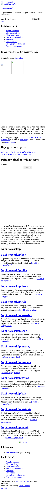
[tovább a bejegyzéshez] (28, 310)
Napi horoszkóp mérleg (15, 346)
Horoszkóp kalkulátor (14, 37)
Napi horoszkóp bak (13, 393)
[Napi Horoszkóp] (8, 4)
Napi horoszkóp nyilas (15, 377)
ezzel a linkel (10, 142)
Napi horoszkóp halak (14, 427)
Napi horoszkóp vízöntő (16, 409)
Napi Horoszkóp (7, 8)
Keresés (4, 165)
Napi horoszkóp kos (13, 254)
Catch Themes (24, 486)
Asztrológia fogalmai (14, 46)
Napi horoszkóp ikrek (14, 286)
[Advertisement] (23, 100)
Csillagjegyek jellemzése (15, 44)
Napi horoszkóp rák (13, 301)
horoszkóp (19, 58)
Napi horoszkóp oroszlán (16, 315)
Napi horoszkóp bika (14, 270)
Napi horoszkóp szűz (14, 330)
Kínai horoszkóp (12, 35)
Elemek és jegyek (13, 33)
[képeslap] (23, 442)
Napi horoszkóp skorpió (16, 362)
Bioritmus (9, 39)
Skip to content (7, 2)
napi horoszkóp (12, 452)
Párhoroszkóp (11, 42)
